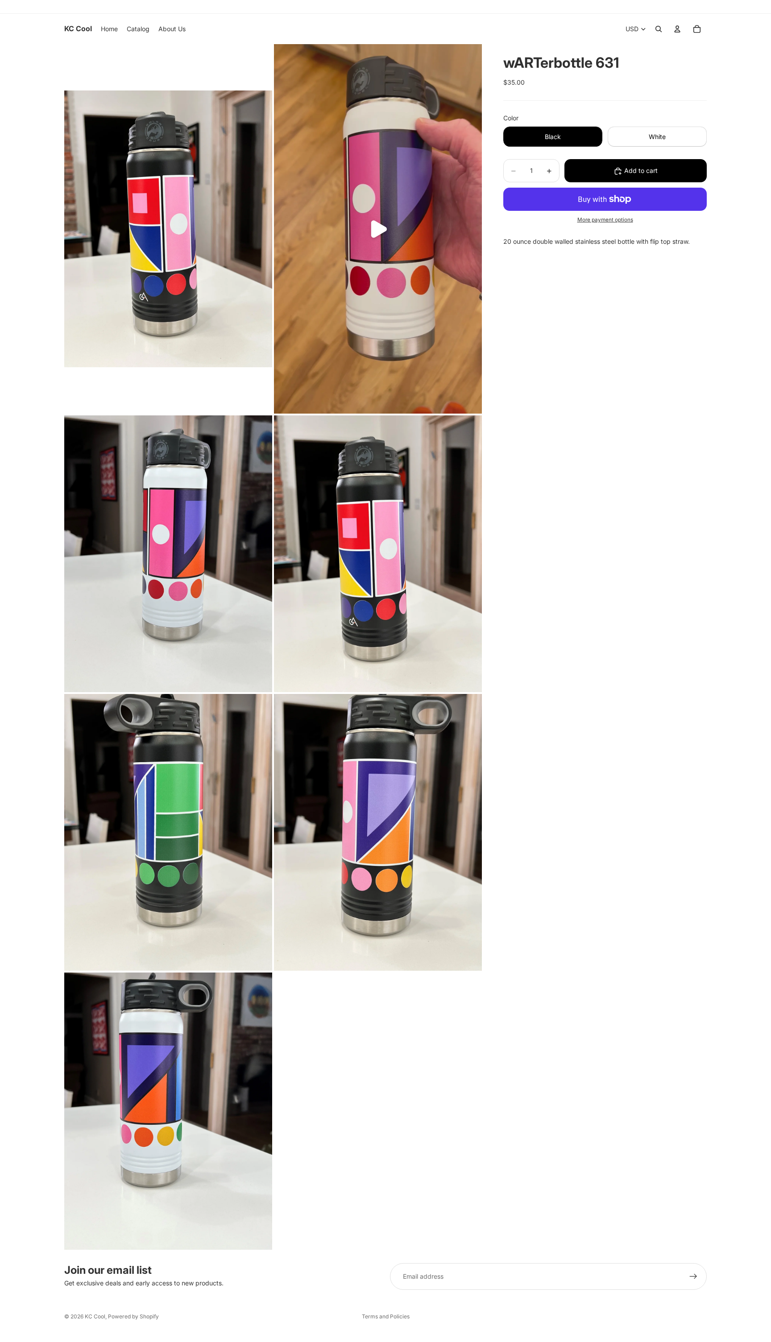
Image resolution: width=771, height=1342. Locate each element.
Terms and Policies (386, 1316)
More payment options (605, 220)
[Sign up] (693, 1276)
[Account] (677, 29)
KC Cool (95, 1316)
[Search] (658, 29)
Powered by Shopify (133, 1316)
